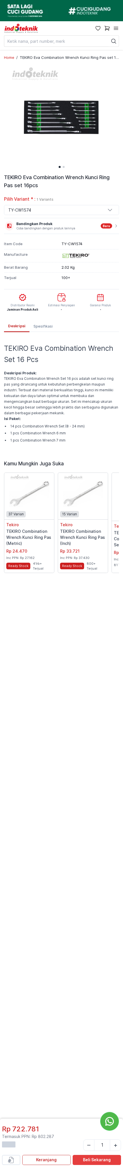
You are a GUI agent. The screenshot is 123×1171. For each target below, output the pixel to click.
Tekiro (12, 524)
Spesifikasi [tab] (43, 326)
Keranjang (46, 1159)
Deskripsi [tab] (16, 326)
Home (9, 57)
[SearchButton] (114, 41)
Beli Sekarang (97, 1159)
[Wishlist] (98, 28)
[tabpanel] (61, 392)
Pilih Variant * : (28, 199)
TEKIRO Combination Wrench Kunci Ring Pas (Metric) (28, 537)
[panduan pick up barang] (61, 10)
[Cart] (107, 28)
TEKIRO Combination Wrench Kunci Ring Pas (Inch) (82, 537)
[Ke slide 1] (60, 167)
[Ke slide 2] (64, 167)
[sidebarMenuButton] (116, 28)
